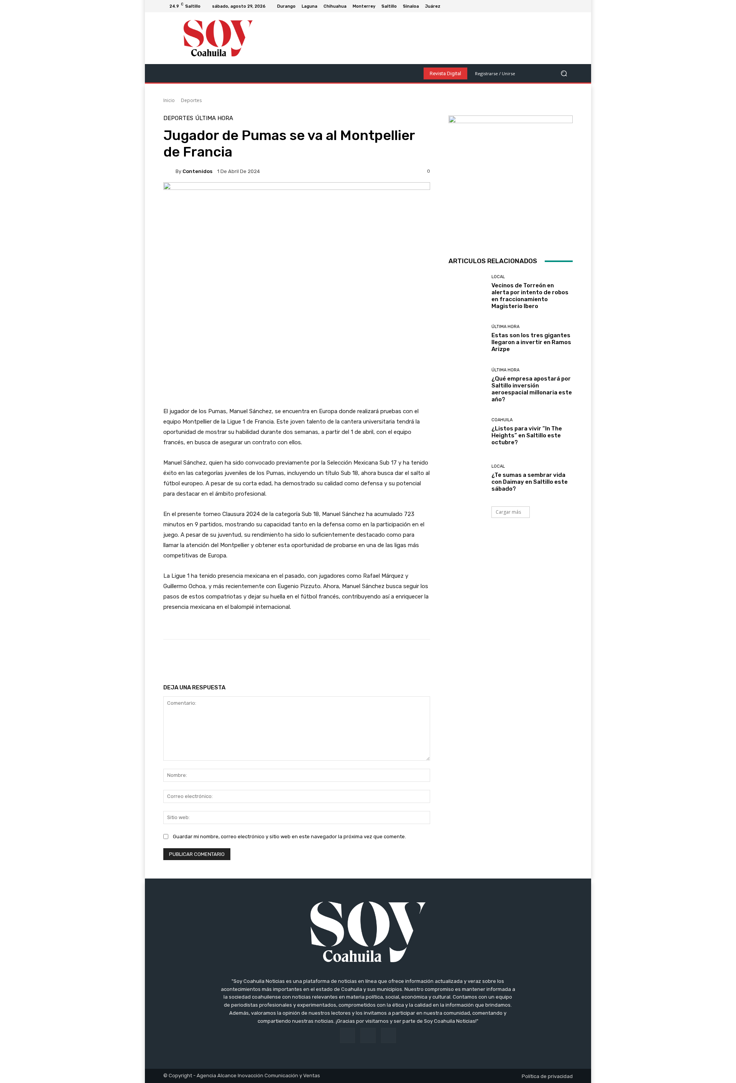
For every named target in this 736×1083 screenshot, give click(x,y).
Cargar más (508, 512)
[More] (410, 658)
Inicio (169, 100)
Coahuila (502, 420)
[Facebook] (549, 6)
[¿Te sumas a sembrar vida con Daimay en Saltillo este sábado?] (467, 478)
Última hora (214, 118)
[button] (564, 73)
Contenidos (197, 171)
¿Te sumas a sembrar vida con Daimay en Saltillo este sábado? (529, 481)
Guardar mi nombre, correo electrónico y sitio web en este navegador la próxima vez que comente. (289, 836)
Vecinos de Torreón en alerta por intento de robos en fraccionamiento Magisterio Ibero (529, 296)
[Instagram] (559, 6)
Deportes (191, 100)
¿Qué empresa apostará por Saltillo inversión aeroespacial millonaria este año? (531, 389)
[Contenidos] (169, 171)
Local (498, 277)
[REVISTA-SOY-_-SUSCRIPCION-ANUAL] (511, 177)
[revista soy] (296, 209)
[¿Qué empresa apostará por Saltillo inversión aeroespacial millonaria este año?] (467, 385)
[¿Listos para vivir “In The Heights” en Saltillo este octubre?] (467, 431)
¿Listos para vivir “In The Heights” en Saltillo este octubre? (526, 435)
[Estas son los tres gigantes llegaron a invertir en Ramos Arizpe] (467, 338)
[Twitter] (568, 6)
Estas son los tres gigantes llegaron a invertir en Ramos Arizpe (531, 342)
